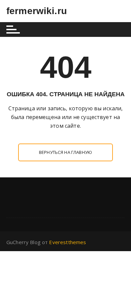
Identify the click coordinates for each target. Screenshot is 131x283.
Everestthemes (67, 242)
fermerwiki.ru (36, 11)
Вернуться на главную (65, 152)
